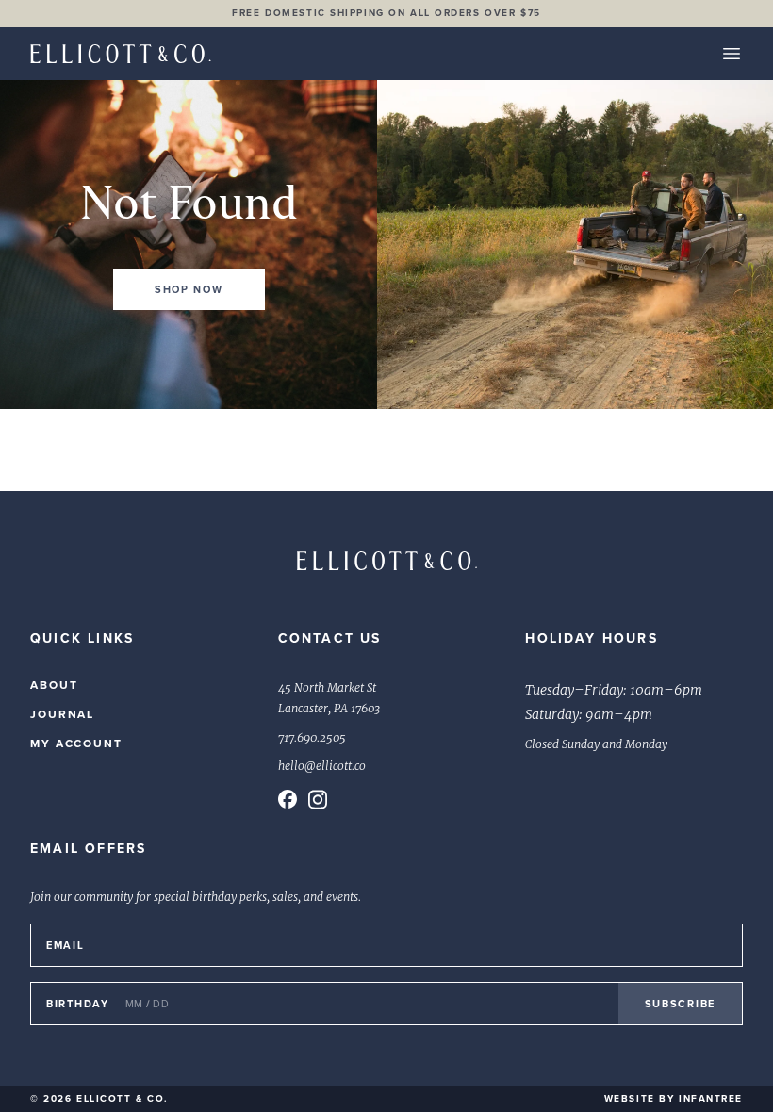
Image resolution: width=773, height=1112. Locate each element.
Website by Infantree (673, 1098)
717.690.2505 (312, 737)
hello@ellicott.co (322, 766)
